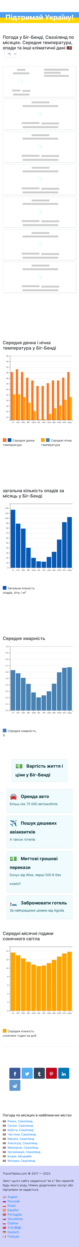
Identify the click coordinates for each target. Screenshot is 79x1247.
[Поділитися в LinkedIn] (63, 1073)
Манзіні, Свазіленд (21, 1139)
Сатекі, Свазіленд (20, 1125)
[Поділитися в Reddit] (14, 1085)
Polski (11, 1205)
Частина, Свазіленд (22, 1134)
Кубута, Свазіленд (21, 1130)
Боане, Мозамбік (20, 1156)
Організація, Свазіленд (24, 1152)
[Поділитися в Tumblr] (39, 1073)
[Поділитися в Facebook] (14, 1073)
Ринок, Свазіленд (20, 1121)
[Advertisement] (39, 322)
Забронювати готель (44, 903)
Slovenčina (15, 1219)
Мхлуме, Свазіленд (21, 1161)
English (12, 1197)
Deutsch (13, 1232)
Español (13, 1210)
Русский (13, 1201)
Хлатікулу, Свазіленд (22, 1143)
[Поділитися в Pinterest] (51, 1073)
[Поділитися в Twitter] (27, 1073)
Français (13, 1236)
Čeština (12, 1223)
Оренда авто (35, 796)
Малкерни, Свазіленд (23, 1147)
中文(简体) (14, 1227)
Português (14, 1214)
